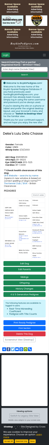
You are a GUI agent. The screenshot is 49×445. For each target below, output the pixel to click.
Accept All (8, 441)
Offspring (24, 282)
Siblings (24, 277)
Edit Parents (24, 269)
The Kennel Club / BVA (16, 183)
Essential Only (21, 441)
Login (5, 55)
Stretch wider (38, 195)
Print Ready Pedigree (24, 322)
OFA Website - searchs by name (21, 175)
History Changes (24, 288)
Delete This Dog (24, 333)
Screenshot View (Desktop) (19, 339)
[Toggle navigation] (44, 55)
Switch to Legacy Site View (24, 415)
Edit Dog (24, 263)
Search (24, 74)
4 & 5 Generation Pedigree (24, 294)
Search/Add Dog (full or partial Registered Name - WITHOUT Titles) (20, 63)
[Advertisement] (24, 380)
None (32, 441)
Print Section (24, 328)
